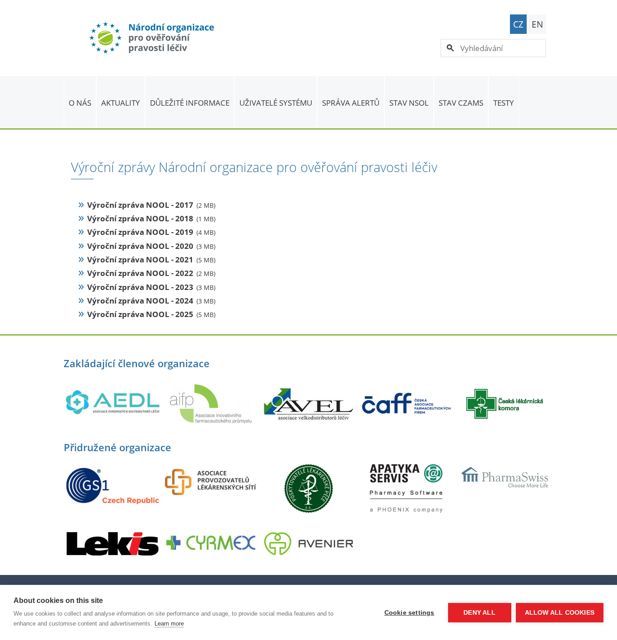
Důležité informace (189, 103)
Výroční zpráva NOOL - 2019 (140, 232)
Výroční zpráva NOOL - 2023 (140, 287)
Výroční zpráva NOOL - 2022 (140, 273)
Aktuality (120, 103)
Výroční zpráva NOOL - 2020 (140, 246)
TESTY (503, 103)
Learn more (169, 623)
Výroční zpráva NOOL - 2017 (140, 205)
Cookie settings (409, 612)
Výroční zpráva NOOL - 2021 (140, 259)
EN (537, 24)
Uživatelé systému (275, 103)
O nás (80, 103)
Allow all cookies (559, 612)
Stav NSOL (409, 103)
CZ (518, 24)
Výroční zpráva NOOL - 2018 (140, 218)
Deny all (479, 612)
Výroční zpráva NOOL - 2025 (140, 314)
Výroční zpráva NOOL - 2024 (140, 300)
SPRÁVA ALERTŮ (350, 103)
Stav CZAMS (461, 103)
